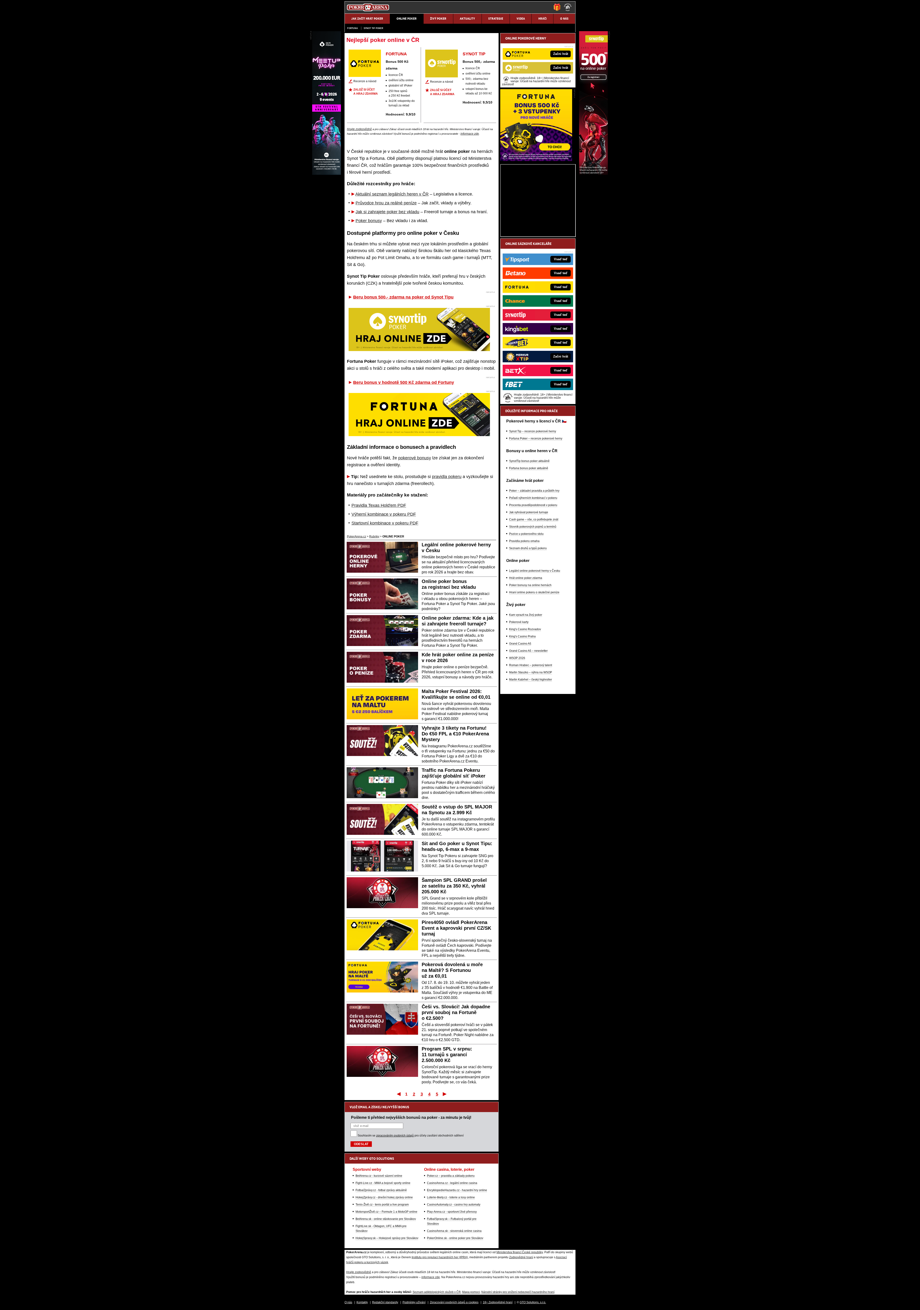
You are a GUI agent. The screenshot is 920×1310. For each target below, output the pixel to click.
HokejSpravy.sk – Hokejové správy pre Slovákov (387, 1238)
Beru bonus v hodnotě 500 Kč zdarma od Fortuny (403, 382)
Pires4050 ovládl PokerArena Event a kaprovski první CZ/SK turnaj (456, 928)
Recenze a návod (364, 81)
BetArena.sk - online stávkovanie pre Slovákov (386, 1219)
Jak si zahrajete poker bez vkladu (387, 211)
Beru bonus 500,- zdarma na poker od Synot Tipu (403, 297)
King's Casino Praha (522, 636)
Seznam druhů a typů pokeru (528, 548)
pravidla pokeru (446, 476)
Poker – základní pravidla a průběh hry (534, 490)
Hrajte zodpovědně (359, 129)
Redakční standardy (385, 1302)
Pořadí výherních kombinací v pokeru (533, 498)
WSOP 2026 (517, 658)
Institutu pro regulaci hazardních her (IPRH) (440, 1257)
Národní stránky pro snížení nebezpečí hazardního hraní (517, 1292)
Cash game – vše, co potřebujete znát (533, 519)
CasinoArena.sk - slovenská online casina (454, 1231)
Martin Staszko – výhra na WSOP (530, 672)
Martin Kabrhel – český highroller (530, 679)
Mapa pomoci (471, 1292)
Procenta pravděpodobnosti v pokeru (533, 505)
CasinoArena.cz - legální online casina (452, 1183)
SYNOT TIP (474, 54)
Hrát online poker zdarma (525, 578)
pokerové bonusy (414, 458)
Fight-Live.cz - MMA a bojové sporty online (383, 1183)
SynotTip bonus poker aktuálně (529, 461)
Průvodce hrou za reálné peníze (386, 203)
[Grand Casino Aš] (326, 174)
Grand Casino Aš (520, 643)
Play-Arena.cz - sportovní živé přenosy (452, 1211)
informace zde (469, 133)
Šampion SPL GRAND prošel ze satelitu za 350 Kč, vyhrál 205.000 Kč (454, 885)
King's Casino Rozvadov (525, 629)
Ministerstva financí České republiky (519, 1252)
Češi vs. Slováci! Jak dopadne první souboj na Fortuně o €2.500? (456, 1012)
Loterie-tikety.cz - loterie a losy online (451, 1197)
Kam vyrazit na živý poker (525, 615)
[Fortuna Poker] (536, 160)
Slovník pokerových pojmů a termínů (532, 526)
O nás (348, 1302)
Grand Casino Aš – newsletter (528, 650)
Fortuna (352, 28)
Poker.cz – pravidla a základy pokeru (451, 1175)
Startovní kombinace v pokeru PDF (384, 523)
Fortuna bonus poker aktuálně (528, 468)
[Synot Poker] (593, 174)
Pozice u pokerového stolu (526, 534)
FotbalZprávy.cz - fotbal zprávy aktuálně (381, 1190)
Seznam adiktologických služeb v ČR (437, 1292)
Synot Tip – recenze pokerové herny (532, 431)
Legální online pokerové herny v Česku (534, 570)
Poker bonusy (369, 220)
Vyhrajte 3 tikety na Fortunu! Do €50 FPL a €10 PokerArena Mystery (455, 733)
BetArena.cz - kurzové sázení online (379, 1175)
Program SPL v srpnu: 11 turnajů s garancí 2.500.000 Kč (447, 1054)
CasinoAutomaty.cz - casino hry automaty (453, 1204)
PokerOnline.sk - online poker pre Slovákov (455, 1238)
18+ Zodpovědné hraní (497, 1302)
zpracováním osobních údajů (395, 1135)
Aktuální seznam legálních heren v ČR (392, 194)
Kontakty (362, 1302)
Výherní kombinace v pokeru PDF (383, 514)
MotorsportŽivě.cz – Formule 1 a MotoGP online (386, 1211)
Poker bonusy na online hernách (530, 585)
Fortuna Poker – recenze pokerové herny (535, 438)
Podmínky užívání (414, 1302)
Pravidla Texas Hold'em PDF (378, 505)
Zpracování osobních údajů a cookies (454, 1302)
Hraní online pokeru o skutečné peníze (534, 592)
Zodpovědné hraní (521, 1257)
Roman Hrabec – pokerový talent (530, 665)
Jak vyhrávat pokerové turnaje (528, 512)
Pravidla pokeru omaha (524, 541)
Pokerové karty (519, 622)
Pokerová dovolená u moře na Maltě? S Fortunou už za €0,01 (452, 970)
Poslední (445, 1093)
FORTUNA (396, 54)
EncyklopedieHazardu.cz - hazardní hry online (457, 1190)
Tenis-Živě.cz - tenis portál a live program (382, 1204)
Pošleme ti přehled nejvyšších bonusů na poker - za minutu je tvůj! (411, 1117)
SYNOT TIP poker (373, 28)
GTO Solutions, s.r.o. (533, 1302)
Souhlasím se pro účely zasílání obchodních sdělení (411, 1135)
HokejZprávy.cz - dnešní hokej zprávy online (384, 1197)
